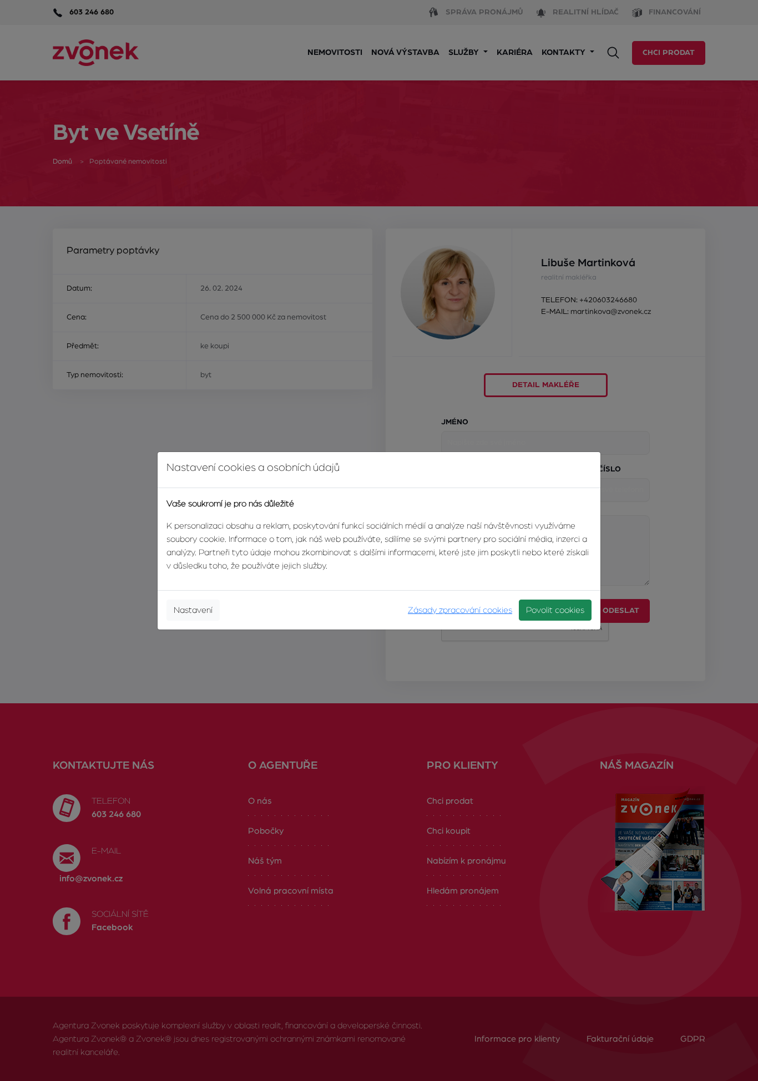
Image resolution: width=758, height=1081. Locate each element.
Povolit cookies (555, 610)
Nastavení (193, 610)
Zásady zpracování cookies (460, 610)
